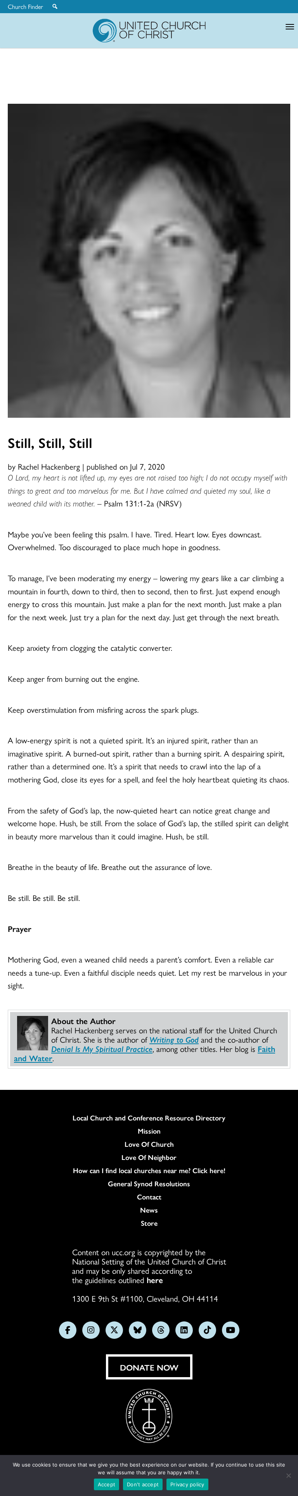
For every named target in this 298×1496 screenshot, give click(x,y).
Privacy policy (187, 1484)
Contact (149, 1196)
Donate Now (149, 1367)
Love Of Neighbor (149, 1157)
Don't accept (143, 1484)
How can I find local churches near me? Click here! (149, 1170)
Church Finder (25, 6)
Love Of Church (149, 1144)
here (155, 1279)
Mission (149, 1131)
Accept (107, 1484)
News (149, 1210)
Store (149, 1223)
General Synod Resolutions (149, 1183)
